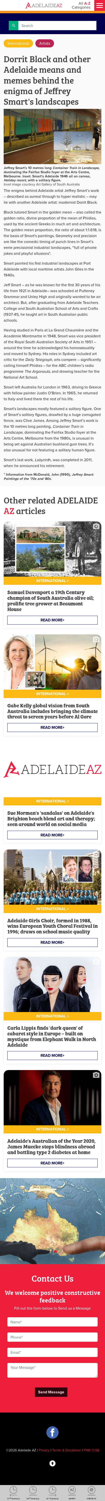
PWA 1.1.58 (91, 1450)
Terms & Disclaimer (66, 1450)
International (18, 43)
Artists (44, 43)
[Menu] (99, 5)
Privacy (44, 1450)
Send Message (51, 1392)
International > (52, 581)
